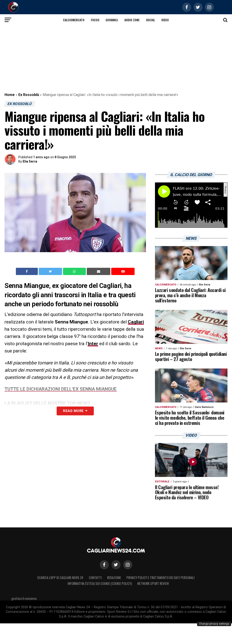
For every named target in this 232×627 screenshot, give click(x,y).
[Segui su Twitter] (116, 564)
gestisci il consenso (24, 598)
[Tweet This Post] (51, 271)
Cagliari (136, 322)
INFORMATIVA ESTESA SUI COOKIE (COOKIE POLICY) (100, 583)
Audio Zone (132, 19)
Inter (93, 343)
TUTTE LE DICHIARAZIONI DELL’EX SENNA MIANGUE (61, 389)
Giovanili (112, 19)
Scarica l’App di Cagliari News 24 (60, 577)
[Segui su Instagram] (127, 564)
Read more (73, 411)
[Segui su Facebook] (104, 564)
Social (150, 19)
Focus (95, 19)
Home (10, 95)
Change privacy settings (214, 623)
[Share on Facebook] (27, 271)
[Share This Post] (75, 271)
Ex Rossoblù (28, 95)
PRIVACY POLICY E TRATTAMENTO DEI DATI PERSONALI (160, 577)
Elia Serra (30, 161)
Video (165, 19)
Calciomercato (74, 19)
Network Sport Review (153, 583)
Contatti (95, 577)
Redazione (114, 577)
